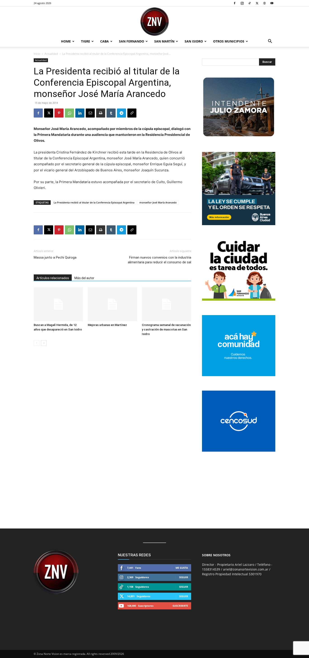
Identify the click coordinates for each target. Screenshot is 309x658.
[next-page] (44, 343)
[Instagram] (242, 3)
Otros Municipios (228, 41)
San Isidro (194, 41)
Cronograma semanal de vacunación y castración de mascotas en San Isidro (166, 329)
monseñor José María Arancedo (158, 202)
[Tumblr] (111, 113)
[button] (269, 42)
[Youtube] (272, 3)
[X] (257, 3)
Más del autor (84, 278)
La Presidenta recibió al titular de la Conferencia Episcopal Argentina (94, 202)
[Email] (90, 113)
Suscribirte (180, 605)
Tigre (85, 41)
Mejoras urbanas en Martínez (107, 325)
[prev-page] (36, 343)
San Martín (164, 41)
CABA (104, 41)
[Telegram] (121, 113)
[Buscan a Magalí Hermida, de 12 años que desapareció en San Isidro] (58, 304)
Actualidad (51, 54)
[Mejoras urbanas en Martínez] (112, 304)
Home (66, 41)
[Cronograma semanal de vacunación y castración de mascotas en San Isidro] (166, 304)
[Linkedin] (79, 113)
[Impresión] (100, 113)
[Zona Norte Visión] (154, 21)
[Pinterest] (59, 113)
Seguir (183, 577)
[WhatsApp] (69, 113)
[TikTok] (249, 3)
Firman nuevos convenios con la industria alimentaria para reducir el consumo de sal (159, 259)
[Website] (264, 3)
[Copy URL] (131, 113)
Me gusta (182, 567)
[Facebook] (234, 3)
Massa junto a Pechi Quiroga (55, 257)
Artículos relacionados (52, 278)
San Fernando (131, 41)
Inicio (37, 54)
